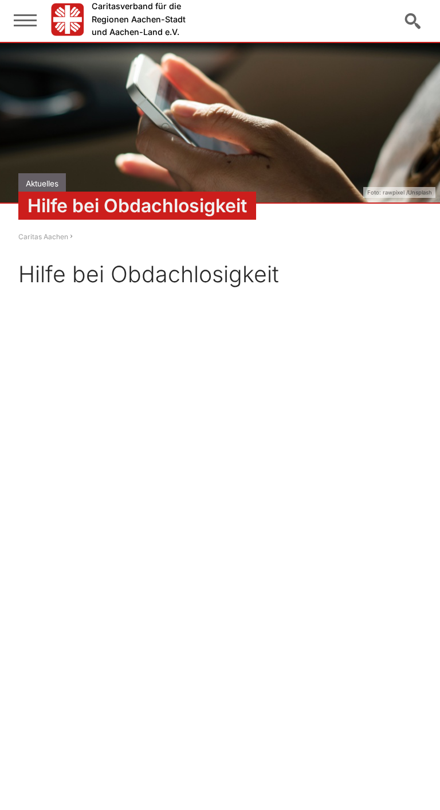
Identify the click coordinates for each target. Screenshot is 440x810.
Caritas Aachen (43, 236)
